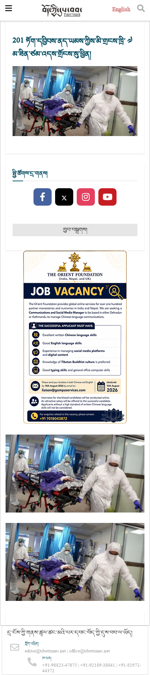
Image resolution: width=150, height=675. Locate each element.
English (121, 10)
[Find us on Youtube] (107, 197)
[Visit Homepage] (62, 10)
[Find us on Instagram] (86, 197)
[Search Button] (141, 10)
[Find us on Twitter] (64, 197)
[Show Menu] (8, 10)
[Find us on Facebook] (42, 197)
